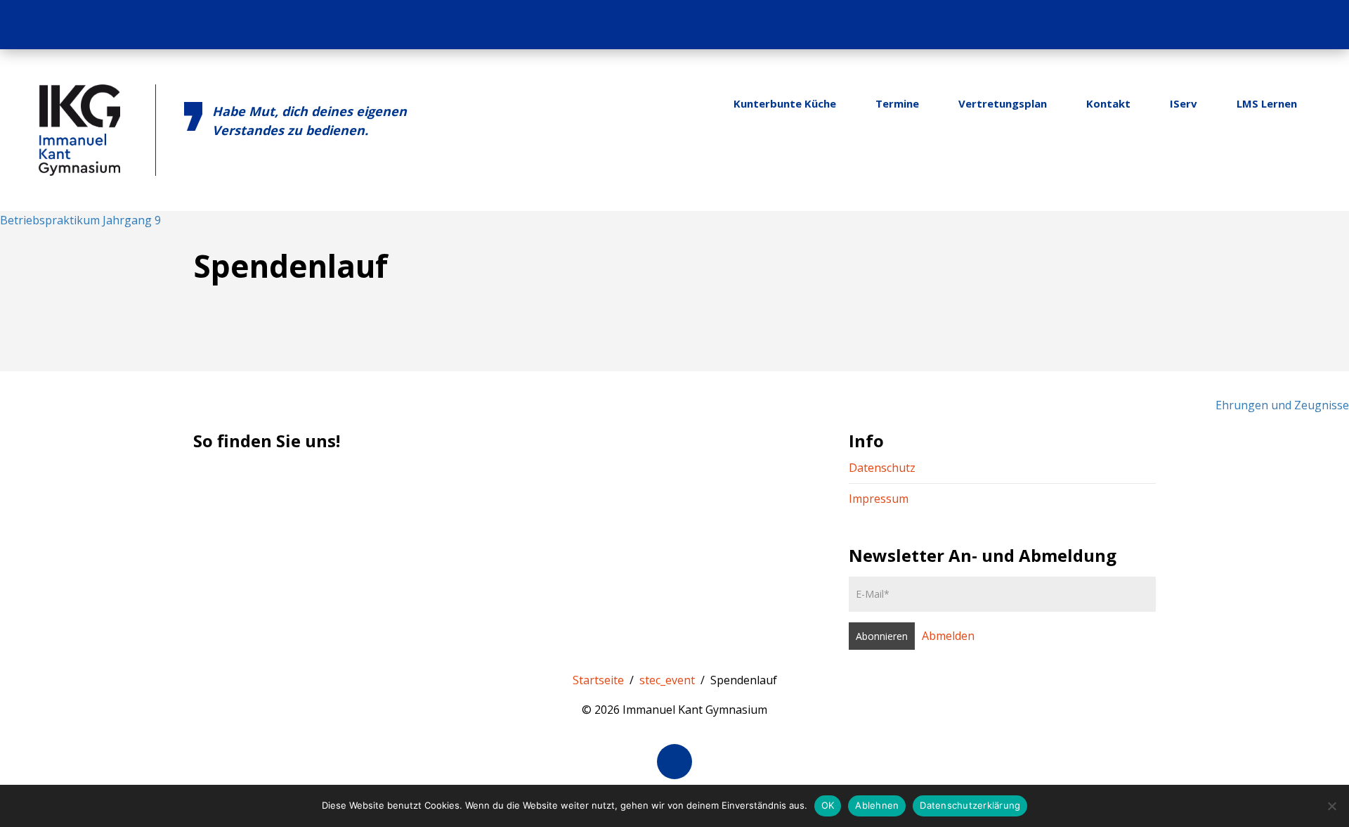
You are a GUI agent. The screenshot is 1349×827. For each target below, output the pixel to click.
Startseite (598, 680)
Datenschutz (882, 467)
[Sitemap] (1292, 24)
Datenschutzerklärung (970, 805)
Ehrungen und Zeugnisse (1282, 405)
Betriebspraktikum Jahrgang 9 (80, 220)
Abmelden (948, 635)
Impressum (878, 498)
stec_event (667, 680)
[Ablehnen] (1331, 806)
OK (828, 805)
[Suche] (1319, 24)
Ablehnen (877, 805)
